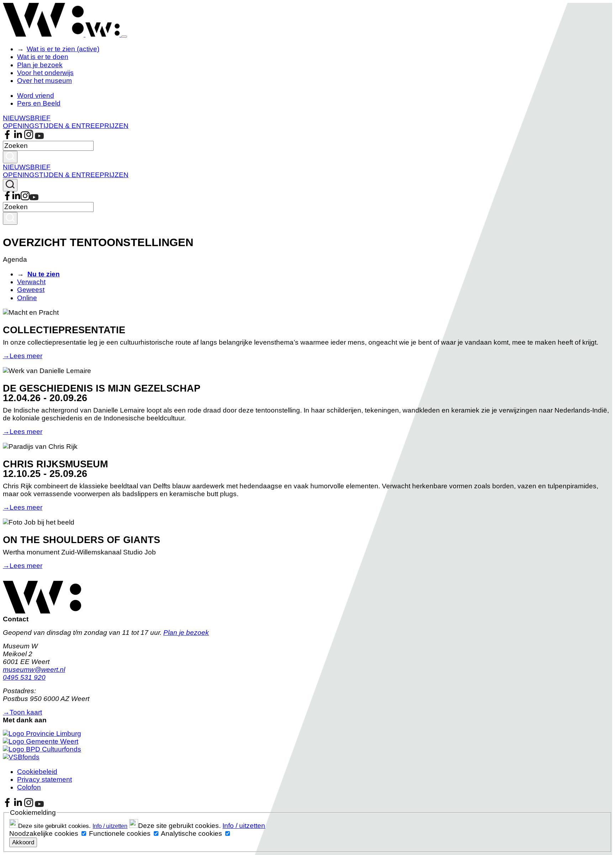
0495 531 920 (24, 677)
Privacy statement (44, 779)
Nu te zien (43, 274)
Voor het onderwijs (45, 72)
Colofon (29, 787)
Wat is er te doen (42, 56)
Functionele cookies (120, 833)
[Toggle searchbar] (10, 185)
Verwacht (31, 282)
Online (27, 298)
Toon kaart (22, 712)
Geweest (30, 289)
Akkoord (23, 842)
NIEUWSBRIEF (27, 118)
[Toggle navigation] (124, 37)
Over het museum (44, 80)
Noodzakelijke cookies (43, 833)
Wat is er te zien (63, 49)
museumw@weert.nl (34, 669)
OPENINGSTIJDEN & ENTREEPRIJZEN (65, 125)
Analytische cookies (191, 833)
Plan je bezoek (40, 65)
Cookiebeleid (37, 771)
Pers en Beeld (39, 103)
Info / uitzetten (110, 826)
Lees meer (22, 356)
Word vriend (35, 95)
